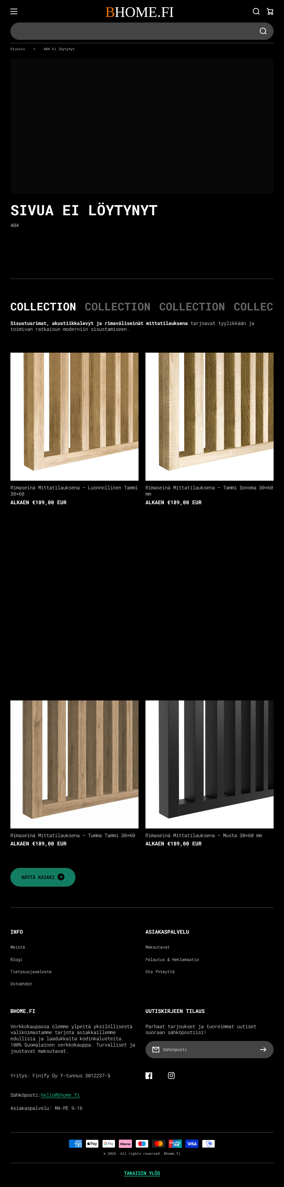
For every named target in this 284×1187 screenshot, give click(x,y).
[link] (43, 877)
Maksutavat (157, 947)
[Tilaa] (265, 1049)
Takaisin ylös (142, 1173)
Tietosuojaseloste (31, 971)
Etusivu (17, 48)
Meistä (17, 947)
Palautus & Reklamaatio (172, 959)
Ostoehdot (21, 983)
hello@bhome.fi (60, 1095)
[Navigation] (13, 11)
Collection (43, 306)
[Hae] (256, 11)
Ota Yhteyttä (160, 971)
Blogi (16, 959)
